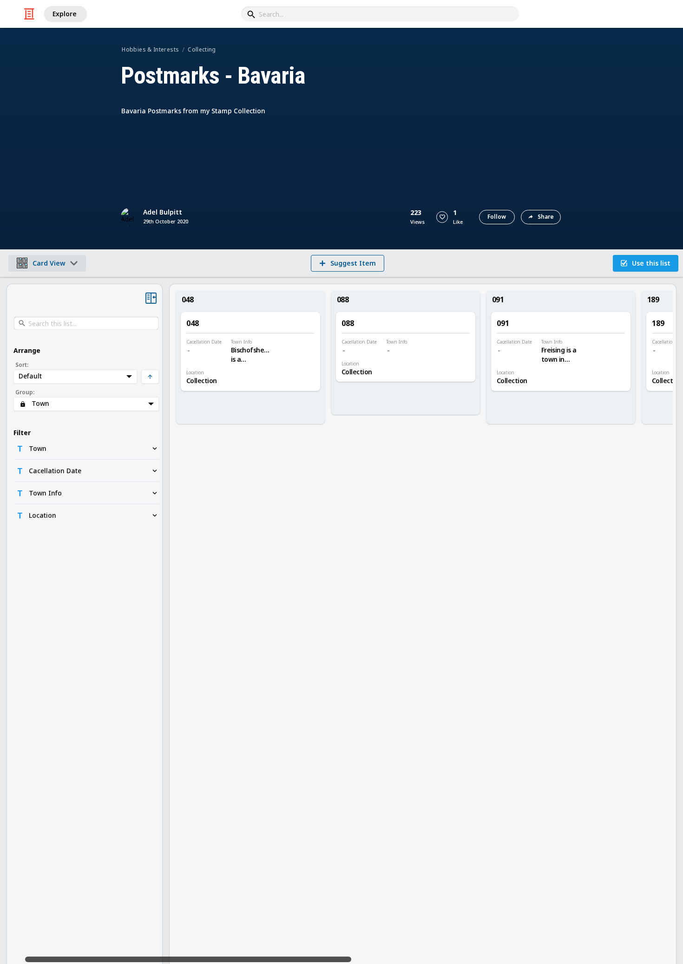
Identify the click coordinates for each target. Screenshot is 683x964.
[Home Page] (29, 14)
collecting (202, 49)
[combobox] (380, 14)
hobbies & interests (150, 49)
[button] (442, 217)
